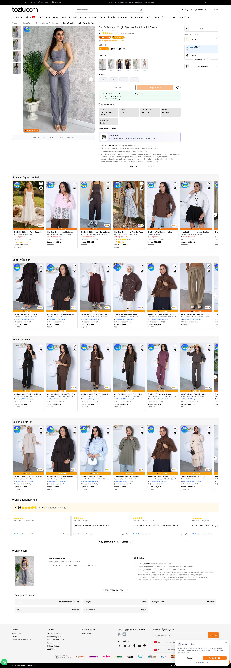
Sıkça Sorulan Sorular (55, 640)
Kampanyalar (87, 633)
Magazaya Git (200, 59)
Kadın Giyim (27, 23)
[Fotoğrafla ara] (141, 10)
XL (134, 79)
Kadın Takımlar (42, 23)
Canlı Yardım (52, 649)
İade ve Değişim (53, 646)
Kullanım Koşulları (54, 637)
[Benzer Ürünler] (41, 188)
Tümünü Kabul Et (214, 658)
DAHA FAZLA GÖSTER (114, 590)
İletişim (14, 637)
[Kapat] (226, 642)
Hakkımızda (16, 633)
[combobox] (159, 642)
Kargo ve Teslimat (54, 643)
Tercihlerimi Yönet (202, 662)
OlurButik (110, 145)
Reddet (189, 658)
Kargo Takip (204, 2)
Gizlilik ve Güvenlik (54, 633)
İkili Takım (55, 23)
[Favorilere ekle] (41, 183)
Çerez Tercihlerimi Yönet (21, 640)
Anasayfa (15, 23)
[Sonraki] (91, 79)
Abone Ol (213, 635)
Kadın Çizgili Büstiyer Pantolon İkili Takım (79, 23)
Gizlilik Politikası (173, 665)
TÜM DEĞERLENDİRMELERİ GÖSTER (113, 542)
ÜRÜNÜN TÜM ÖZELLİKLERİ (138, 167)
